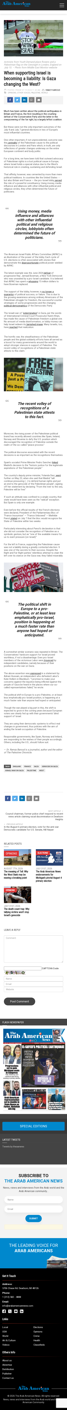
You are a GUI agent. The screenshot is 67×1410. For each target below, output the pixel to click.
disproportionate (30, 262)
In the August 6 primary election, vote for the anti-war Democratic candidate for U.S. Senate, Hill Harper (31, 828)
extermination (30, 313)
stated (13, 518)
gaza (36, 766)
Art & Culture (9, 1340)
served (58, 180)
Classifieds (39, 1344)
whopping (33, 281)
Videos (6, 1344)
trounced (48, 660)
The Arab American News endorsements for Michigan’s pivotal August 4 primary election (49, 876)
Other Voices (23, 93)
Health (37, 1340)
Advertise (7, 1364)
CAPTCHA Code (50, 968)
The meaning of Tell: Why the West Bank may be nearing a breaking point (16, 874)
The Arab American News (28, 1396)
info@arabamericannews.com (17, 1305)
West (41, 771)
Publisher (7, 1373)
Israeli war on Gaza (14, 771)
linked (55, 462)
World (44, 93)
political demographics (15, 305)
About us (7, 1360)
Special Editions (33, 1126)
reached (13, 327)
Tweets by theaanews (13, 1146)
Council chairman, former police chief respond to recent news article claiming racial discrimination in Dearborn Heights (34, 816)
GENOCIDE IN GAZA (50, 766)
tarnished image (34, 324)
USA (4, 1331)
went (58, 475)
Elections (43, 853)
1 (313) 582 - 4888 (11, 1297)
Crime (37, 1336)
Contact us (8, 1378)
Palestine (35, 93)
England (17, 766)
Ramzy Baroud (53, 90)
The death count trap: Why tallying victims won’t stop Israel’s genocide (16, 912)
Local (5, 1327)
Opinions (12, 93)
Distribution (8, 1369)
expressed (35, 673)
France (27, 766)
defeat (47, 273)
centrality (12, 142)
